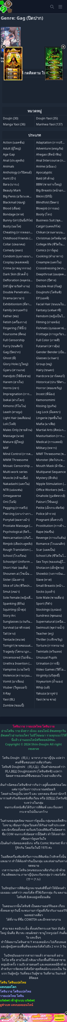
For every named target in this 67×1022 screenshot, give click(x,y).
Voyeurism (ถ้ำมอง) (49, 681)
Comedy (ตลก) (13, 250)
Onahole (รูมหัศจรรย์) (50, 496)
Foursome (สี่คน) (14, 334)
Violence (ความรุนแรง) (18, 675)
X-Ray (7, 693)
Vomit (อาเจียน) (13, 681)
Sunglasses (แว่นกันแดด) (19, 621)
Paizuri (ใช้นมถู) (47, 502)
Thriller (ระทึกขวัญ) (49, 639)
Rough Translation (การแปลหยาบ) (26, 550)
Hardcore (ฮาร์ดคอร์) (50, 376)
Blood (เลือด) (11, 208)
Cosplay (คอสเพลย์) (16, 262)
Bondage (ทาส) (13, 214)
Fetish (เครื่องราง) (15, 322)
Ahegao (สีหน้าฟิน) (48, 154)
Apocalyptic (44, 172)
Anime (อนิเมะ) (46, 166)
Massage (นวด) (13, 436)
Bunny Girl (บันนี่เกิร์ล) (18, 220)
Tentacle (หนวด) (14, 639)
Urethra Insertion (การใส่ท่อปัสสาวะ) (28, 663)
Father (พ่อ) (11, 316)
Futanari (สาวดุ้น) (48, 346)
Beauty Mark (12, 190)
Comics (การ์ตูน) (47, 250)
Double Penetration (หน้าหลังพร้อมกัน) (29, 292)
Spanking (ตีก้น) (14, 603)
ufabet (30, 1000)
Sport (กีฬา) (44, 603)
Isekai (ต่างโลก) (13, 400)
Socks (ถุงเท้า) (45, 592)
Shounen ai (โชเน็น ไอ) (18, 574)
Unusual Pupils (46, 657)
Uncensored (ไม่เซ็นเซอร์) (20, 657)
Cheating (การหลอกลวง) (19, 232)
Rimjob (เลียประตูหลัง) (17, 544)
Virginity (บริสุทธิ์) (48, 675)
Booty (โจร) (44, 214)
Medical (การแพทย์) (49, 442)
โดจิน (3, 982)
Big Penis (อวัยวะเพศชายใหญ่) (23, 196)
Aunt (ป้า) (9, 178)
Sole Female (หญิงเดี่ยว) (19, 597)
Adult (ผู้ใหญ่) (12, 148)
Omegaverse (12, 496)
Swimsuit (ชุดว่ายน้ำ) (50, 627)
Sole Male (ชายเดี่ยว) (50, 597)
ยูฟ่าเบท (5, 1005)
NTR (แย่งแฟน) (12, 490)
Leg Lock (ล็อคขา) (48, 412)
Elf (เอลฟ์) (42, 298)
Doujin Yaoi (44, 118)
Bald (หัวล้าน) (45, 178)
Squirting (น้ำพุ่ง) (14, 609)
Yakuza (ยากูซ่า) (47, 693)
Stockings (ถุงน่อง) (48, 609)
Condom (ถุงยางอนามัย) (19, 256)
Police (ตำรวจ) (46, 514)
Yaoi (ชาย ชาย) (46, 699)
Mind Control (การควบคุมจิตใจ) (24, 454)
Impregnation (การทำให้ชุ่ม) (22, 394)
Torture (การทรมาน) (50, 645)
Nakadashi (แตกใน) (16, 484)
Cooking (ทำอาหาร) (49, 256)
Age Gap (9, 154)
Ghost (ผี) (9, 358)
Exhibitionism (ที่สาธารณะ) (21, 304)
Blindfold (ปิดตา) (47, 202)
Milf (5, 448)
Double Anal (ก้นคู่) (49, 286)
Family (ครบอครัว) (15, 310)
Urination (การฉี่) (47, 663)
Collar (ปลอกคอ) (14, 244)
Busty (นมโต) (12, 226)
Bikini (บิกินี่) (44, 196)
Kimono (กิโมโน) (14, 406)
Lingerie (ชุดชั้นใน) (49, 418)
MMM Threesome (15, 460)
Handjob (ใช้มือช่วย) (17, 376)
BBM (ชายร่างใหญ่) (49, 184)
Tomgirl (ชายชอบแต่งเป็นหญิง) (23, 645)
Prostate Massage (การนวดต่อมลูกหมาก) (31, 526)
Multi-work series (15, 472)
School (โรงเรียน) (14, 556)
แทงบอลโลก (8, 987)
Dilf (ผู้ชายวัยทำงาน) (16, 286)
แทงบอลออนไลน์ (22, 1005)
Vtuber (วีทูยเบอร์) (15, 687)
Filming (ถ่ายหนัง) (48, 322)
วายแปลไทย (34, 726)
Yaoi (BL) (9, 699)
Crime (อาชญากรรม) (17, 268)
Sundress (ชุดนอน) (49, 615)
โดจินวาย (19, 726)
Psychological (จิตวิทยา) (19, 532)
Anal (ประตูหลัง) (13, 160)
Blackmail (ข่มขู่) (14, 202)
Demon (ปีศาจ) (46, 280)
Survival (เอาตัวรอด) (16, 627)
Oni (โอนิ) (9, 502)
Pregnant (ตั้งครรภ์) (49, 520)
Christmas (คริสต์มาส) (51, 238)
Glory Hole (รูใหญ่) (15, 364)
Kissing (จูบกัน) (46, 406)
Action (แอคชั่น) (13, 142)
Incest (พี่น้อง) (45, 394)
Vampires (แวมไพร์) (16, 669)
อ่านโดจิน (7, 731)
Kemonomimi (45, 400)
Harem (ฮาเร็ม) (13, 382)
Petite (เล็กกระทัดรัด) (50, 508)
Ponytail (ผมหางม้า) (16, 520)
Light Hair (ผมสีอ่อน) (17, 418)
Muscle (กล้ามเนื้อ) (15, 478)
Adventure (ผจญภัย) (49, 148)
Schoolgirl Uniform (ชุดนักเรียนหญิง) (28, 562)
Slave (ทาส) (44, 580)
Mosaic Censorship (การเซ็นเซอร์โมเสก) (30, 466)
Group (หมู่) (44, 364)
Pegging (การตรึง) (15, 508)
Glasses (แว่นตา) (47, 358)
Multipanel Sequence (51, 472)
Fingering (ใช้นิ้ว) (14, 328)
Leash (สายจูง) (12, 412)
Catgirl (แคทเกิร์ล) (48, 226)
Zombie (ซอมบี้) (13, 705)
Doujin (7, 118)
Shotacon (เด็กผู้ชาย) (50, 568)
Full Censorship (14, 340)
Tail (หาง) (9, 633)
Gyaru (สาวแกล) (14, 370)
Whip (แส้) (43, 687)
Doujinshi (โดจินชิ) (48, 292)
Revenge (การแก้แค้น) (51, 538)
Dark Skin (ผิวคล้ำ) (15, 274)
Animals (8, 166)
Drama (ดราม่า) (13, 298)
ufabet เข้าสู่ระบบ (12, 1000)
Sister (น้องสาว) (13, 580)
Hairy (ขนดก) (45, 370)
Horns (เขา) (11, 388)
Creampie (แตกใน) (48, 262)
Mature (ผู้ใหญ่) (13, 442)
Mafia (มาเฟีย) (45, 424)
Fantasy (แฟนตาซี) (48, 310)
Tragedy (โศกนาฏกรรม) (19, 651)
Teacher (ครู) (45, 633)
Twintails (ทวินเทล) (49, 651)
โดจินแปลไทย (17, 982)
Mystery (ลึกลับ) (47, 478)
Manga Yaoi (11, 124)
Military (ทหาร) (46, 448)
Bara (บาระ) (11, 184)
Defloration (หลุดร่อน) (18, 280)
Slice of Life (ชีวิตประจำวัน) (21, 586)
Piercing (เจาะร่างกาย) (18, 514)
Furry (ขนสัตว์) (13, 346)
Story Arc (9, 615)
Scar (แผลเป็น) (45, 550)
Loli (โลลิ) (9, 424)
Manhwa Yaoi (45, 124)
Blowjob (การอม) (47, 208)
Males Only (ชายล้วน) (17, 430)
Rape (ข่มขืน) (45, 532)
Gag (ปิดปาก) (11, 352)
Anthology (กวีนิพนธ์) (17, 172)
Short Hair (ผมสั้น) (15, 568)
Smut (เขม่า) (11, 592)
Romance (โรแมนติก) (50, 544)
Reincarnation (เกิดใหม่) (19, 538)
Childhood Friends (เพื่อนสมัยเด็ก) (25, 238)
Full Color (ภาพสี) (48, 340)
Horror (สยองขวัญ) (49, 388)
